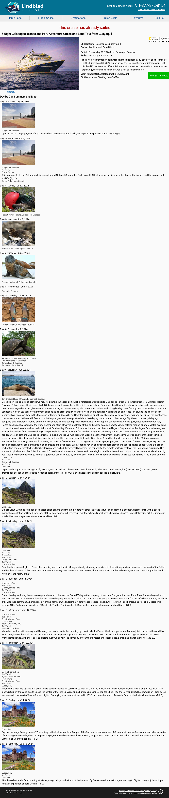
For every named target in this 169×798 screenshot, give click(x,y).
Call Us (159, 17)
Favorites (138, 17)
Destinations (78, 17)
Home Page (14, 17)
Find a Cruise (45, 17)
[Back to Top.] (160, 792)
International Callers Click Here (151, 9)
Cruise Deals (110, 17)
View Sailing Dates (158, 75)
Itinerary (11, 91)
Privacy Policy (151, 791)
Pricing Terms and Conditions (131, 791)
